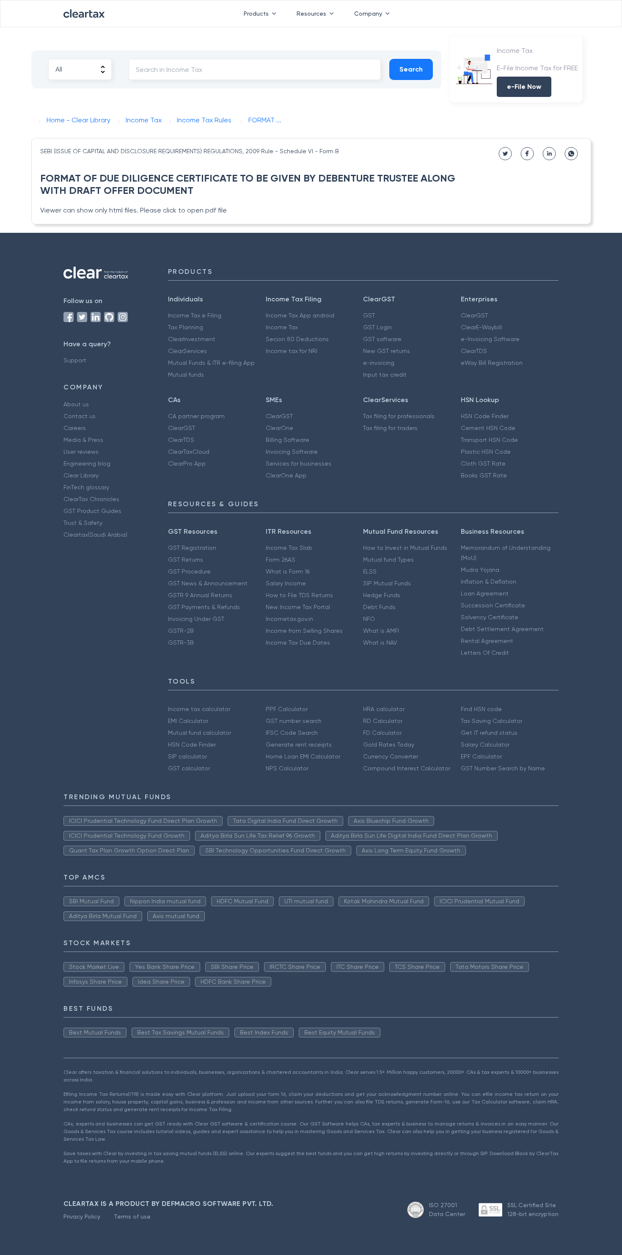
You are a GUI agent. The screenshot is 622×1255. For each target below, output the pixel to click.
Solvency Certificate (489, 617)
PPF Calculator (287, 709)
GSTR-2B (181, 630)
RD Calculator (382, 720)
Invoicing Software (292, 451)
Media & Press (83, 439)
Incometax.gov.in (289, 618)
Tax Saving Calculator (491, 720)
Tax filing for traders (390, 428)
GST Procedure (189, 571)
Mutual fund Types (388, 559)
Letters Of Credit (485, 652)
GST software (382, 339)
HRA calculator (384, 709)
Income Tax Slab (289, 547)
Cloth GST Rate (483, 463)
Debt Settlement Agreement (502, 629)
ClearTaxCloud (188, 451)
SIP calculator (187, 756)
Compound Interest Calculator (406, 768)
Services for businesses (298, 463)
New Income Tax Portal (298, 607)
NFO (369, 618)
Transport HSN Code (489, 439)
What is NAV (380, 642)
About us (76, 404)
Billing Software (287, 439)
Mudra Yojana (480, 569)
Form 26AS (280, 559)
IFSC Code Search (292, 732)
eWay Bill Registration (492, 362)
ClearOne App (286, 475)
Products (256, 13)
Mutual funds (186, 374)
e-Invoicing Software (490, 339)
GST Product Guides (92, 511)
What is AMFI (381, 630)
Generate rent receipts (299, 744)
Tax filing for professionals (399, 416)
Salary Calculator (485, 744)
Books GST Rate (484, 475)
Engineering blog (86, 463)
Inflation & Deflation (488, 581)
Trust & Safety (82, 522)
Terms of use (132, 1216)
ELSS (370, 571)
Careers (74, 428)
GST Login (377, 327)
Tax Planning (185, 327)
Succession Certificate (493, 605)
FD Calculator (382, 732)
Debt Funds (379, 607)
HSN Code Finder (485, 416)
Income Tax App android (300, 315)
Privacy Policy (81, 1216)
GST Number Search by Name (503, 768)
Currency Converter (390, 756)
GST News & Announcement (208, 583)
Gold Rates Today (388, 744)
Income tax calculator (199, 709)
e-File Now (524, 87)
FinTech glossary (86, 487)
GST (369, 315)
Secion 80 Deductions (297, 339)
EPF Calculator (481, 756)
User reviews (81, 451)
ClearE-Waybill (481, 327)
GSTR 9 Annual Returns (200, 595)
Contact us (79, 416)
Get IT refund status (489, 732)
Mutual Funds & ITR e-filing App (211, 362)
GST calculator (189, 768)
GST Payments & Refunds (204, 607)
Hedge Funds (381, 595)
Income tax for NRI (291, 351)
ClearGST (474, 315)
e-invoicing (378, 362)
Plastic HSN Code (486, 451)
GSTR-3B (181, 642)
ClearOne (279, 428)
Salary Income (286, 583)
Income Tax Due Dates (298, 642)
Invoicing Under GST (196, 618)
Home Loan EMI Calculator (303, 756)
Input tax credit (385, 374)
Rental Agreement (487, 640)
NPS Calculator (287, 768)
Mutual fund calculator (199, 732)
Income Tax (282, 327)
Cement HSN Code (488, 428)
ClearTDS (474, 351)
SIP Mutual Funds (387, 583)
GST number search (294, 720)
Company (368, 13)
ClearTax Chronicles (91, 499)
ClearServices (187, 351)
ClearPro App (187, 463)
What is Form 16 (288, 571)
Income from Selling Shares (304, 630)
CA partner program (196, 416)
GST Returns (185, 559)
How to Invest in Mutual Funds (405, 547)
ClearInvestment (191, 339)
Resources (311, 13)
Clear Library (81, 475)
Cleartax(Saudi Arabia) (95, 534)
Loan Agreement (485, 593)
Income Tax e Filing (194, 315)
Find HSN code (481, 709)
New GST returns (386, 351)
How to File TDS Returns (299, 595)
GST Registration (192, 547)
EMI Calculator (188, 720)
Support (74, 360)
